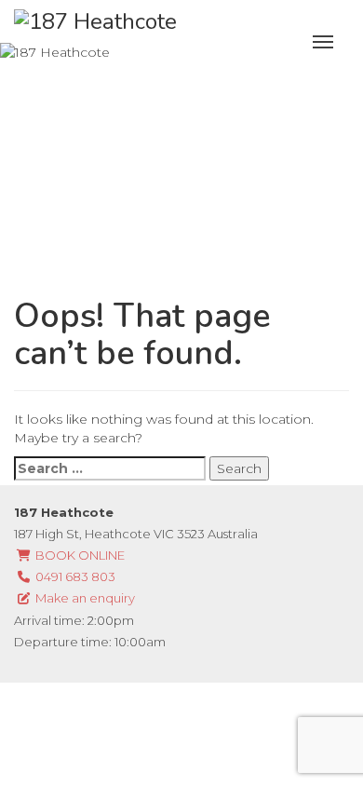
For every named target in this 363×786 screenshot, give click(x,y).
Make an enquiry (84, 597)
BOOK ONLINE (79, 555)
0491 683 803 (74, 576)
